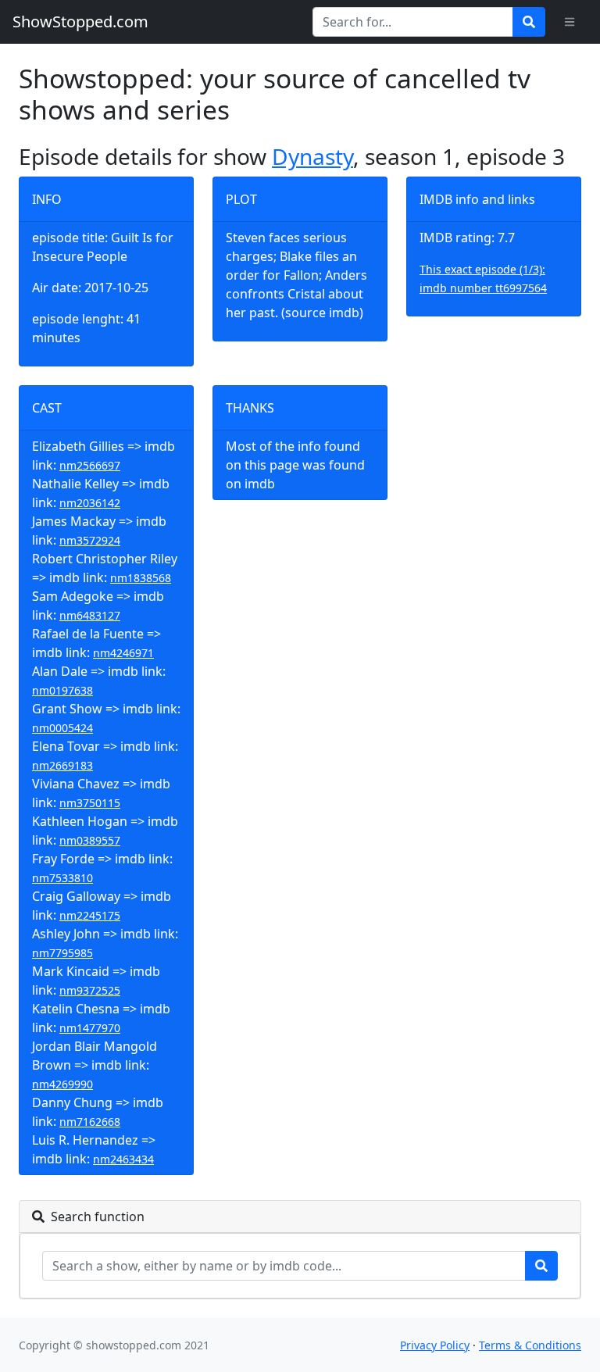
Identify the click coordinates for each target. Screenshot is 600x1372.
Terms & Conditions (530, 1345)
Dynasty (312, 156)
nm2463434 (123, 1159)
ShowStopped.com (80, 21)
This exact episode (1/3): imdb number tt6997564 (483, 278)
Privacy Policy (435, 1345)
